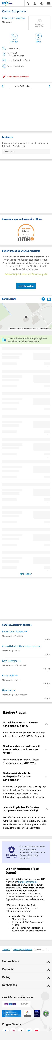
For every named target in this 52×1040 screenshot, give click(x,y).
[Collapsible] (46, 724)
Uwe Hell (7, 690)
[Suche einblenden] (28, 3)
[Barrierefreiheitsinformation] (41, 3)
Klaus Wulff (8, 675)
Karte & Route (21, 86)
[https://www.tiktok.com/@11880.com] (21, 1031)
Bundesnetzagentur (27, 881)
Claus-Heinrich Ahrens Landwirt (19, 646)
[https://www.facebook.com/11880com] (5, 1031)
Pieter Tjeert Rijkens (13, 631)
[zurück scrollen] (2, 86)
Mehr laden (26, 574)
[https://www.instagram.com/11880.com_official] (13, 1031)
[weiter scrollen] (49, 86)
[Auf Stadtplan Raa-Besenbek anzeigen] (49, 299)
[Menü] (48, 3)
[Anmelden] (34, 3)
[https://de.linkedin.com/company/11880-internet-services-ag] (29, 1031)
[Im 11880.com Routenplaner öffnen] (43, 298)
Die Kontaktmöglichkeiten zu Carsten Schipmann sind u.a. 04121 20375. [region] (21, 761)
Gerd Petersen (10, 661)
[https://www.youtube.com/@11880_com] (37, 1031)
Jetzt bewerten (26, 285)
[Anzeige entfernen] (50, 1029)
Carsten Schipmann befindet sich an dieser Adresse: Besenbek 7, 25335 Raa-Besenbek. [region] (24, 734)
